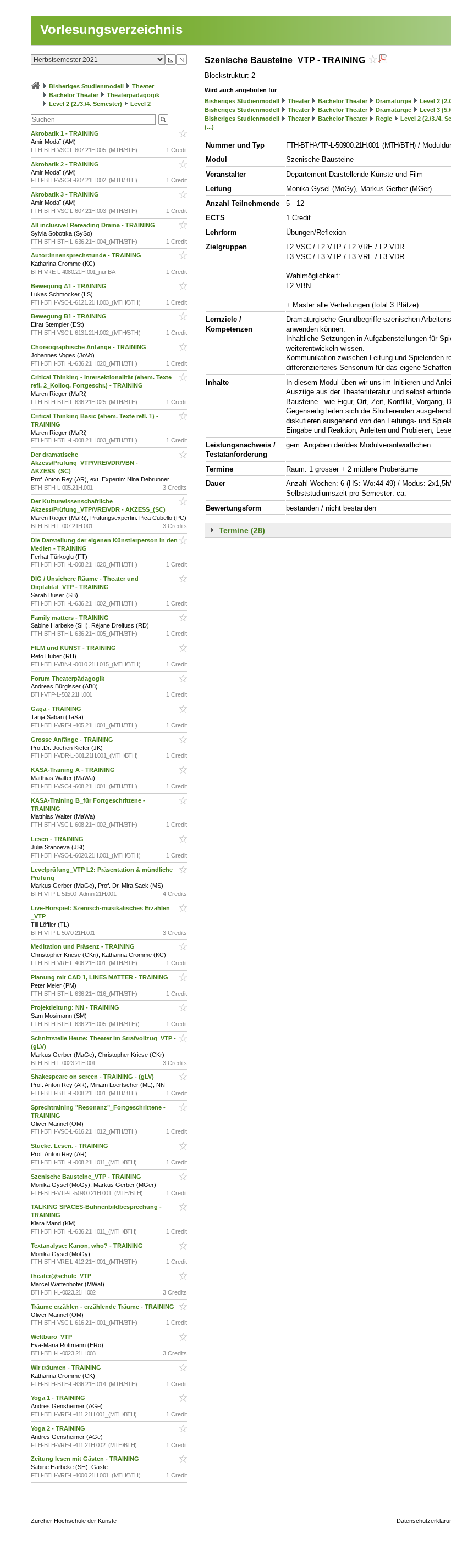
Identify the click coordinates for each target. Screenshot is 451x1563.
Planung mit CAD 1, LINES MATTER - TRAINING (100, 977)
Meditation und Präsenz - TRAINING (83, 946)
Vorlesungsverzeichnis (111, 29)
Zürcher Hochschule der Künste (74, 1520)
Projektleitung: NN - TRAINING (76, 1007)
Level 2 (140, 103)
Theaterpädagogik (133, 95)
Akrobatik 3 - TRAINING (66, 194)
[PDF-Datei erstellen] (382, 60)
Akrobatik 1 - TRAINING (66, 133)
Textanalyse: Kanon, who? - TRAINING (88, 1245)
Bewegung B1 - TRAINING (69, 316)
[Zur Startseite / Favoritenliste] (36, 86)
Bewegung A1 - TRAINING (69, 286)
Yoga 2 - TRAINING (59, 1428)
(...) (209, 127)
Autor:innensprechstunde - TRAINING (87, 255)
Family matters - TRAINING (71, 617)
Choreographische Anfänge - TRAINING (89, 347)
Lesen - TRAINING (58, 839)
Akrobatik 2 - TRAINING (66, 164)
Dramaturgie (393, 101)
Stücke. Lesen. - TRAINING (70, 1145)
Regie (384, 118)
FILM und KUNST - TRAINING (74, 648)
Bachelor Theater (73, 95)
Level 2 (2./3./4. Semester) (85, 103)
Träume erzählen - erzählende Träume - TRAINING (103, 1306)
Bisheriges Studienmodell (86, 86)
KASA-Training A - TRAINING (74, 769)
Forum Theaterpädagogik (68, 678)
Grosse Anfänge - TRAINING (73, 739)
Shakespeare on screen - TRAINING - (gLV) (93, 1076)
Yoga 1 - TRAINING (59, 1397)
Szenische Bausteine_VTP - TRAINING (87, 1176)
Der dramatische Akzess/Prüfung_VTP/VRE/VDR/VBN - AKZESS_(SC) (84, 462)
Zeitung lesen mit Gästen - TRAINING (86, 1458)
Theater (143, 86)
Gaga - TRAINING (57, 708)
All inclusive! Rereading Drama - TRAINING (94, 225)
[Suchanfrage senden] (163, 119)
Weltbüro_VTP (52, 1337)
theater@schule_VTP (62, 1276)
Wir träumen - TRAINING (67, 1367)
